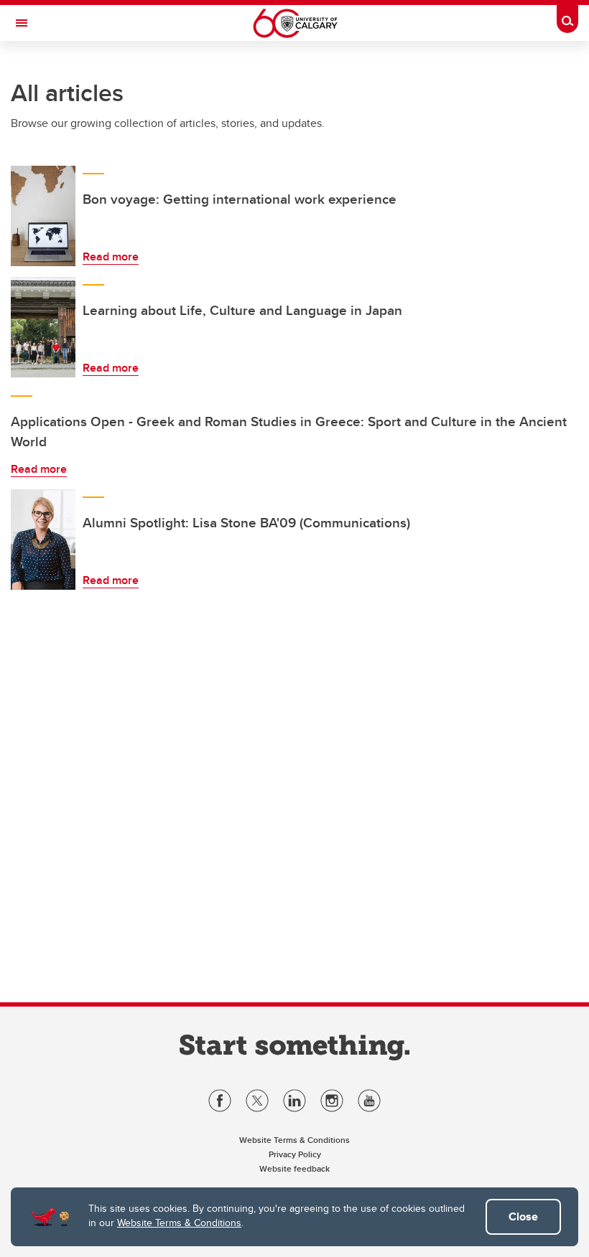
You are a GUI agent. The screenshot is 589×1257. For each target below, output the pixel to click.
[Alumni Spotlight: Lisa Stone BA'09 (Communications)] (43, 539)
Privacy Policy (295, 1154)
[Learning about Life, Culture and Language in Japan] (43, 327)
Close (523, 1216)
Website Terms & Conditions (179, 1222)
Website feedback (294, 1168)
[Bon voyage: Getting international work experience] (43, 216)
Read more (111, 256)
